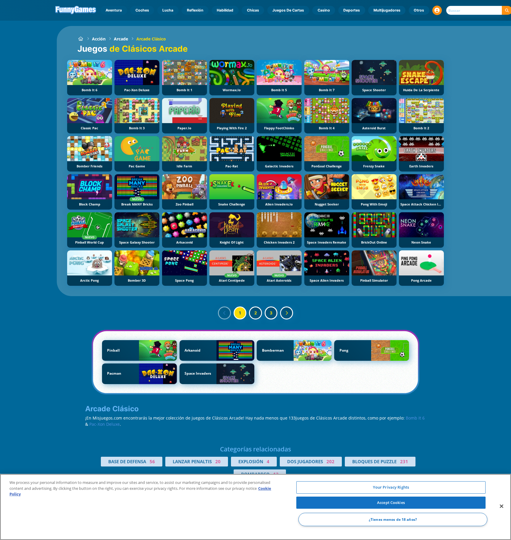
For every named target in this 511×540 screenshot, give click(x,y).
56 (152, 461)
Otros (419, 10)
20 (218, 461)
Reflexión (195, 10)
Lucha (167, 10)
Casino (324, 10)
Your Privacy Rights (391, 487)
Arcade (121, 39)
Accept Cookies (391, 502)
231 (404, 461)
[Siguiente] (286, 312)
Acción (99, 39)
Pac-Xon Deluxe (104, 424)
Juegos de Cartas (288, 10)
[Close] (501, 506)
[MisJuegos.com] (80, 39)
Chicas (253, 10)
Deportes (351, 10)
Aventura (114, 10)
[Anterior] (224, 312)
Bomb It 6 (415, 418)
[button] (437, 10)
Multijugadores (386, 10)
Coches (142, 10)
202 (330, 461)
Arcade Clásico (151, 39)
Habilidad (225, 10)
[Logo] (76, 10)
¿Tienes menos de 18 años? (393, 519)
